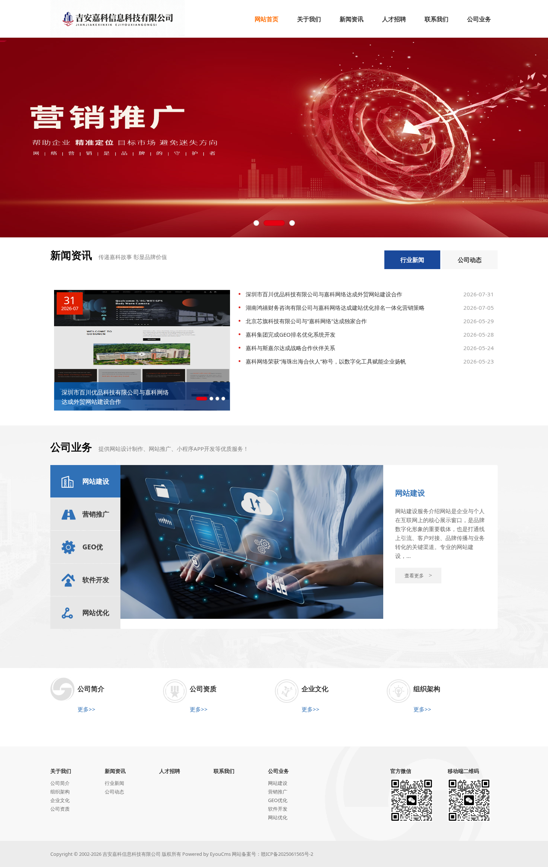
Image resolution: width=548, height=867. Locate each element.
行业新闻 (412, 260)
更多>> (86, 709)
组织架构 (60, 791)
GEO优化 (277, 800)
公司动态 (470, 260)
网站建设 (277, 783)
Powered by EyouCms (206, 854)
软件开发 (277, 808)
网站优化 (277, 817)
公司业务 (278, 770)
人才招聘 (169, 770)
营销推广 (277, 791)
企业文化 (60, 800)
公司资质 (60, 808)
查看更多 (418, 575)
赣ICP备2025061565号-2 (287, 854)
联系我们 (224, 770)
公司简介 (60, 783)
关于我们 (60, 770)
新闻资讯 (115, 770)
